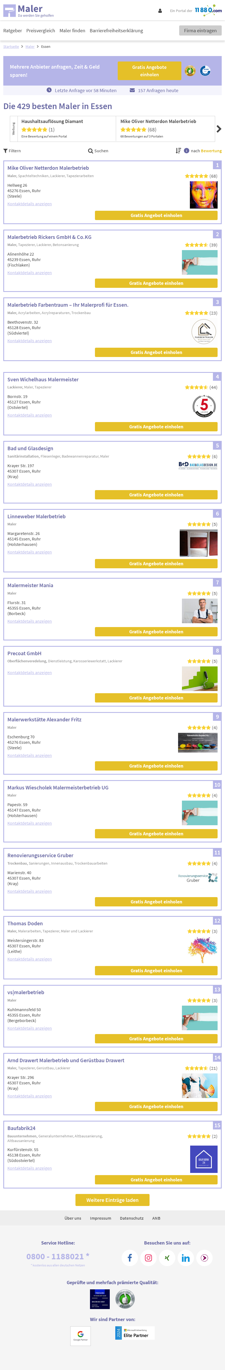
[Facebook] (130, 1258)
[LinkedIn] (186, 1258)
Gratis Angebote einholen (156, 283)
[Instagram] (148, 1258)
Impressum (100, 1218)
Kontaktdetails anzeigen (29, 203)
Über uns (72, 1218)
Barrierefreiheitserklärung (116, 30)
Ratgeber (12, 30)
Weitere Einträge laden (112, 1199)
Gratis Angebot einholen (156, 215)
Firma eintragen (200, 30)
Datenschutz (132, 1218)
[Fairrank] (204, 1258)
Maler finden (72, 30)
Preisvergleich (40, 30)
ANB (156, 1218)
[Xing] (167, 1258)
